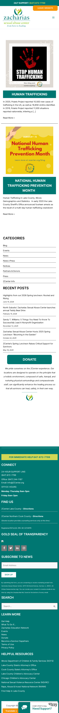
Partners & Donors (11, 271)
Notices (6, 266)
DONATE (29, 359)
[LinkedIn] (17, 548)
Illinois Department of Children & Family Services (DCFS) (27, 661)
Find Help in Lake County (13, 691)
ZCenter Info (9, 281)
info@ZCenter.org (15, 482)
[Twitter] (10, 548)
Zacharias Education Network (15, 628)
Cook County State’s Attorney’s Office (19, 669)
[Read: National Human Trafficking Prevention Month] (29, 150)
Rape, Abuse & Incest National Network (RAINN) (23, 686)
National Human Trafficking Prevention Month (29, 185)
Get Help (5, 621)
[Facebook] (4, 548)
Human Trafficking (29, 94)
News (5, 256)
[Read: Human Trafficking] (29, 63)
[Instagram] (24, 548)
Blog (5, 245)
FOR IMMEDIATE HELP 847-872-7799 (29, 457)
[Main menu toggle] (53, 17)
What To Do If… (8, 624)
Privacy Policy (7, 647)
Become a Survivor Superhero (15, 641)
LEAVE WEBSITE (45, 8)
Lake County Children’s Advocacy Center (20, 674)
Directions (28, 509)
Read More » (9, 117)
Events (6, 250)
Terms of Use (7, 644)
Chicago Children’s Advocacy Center (18, 678)
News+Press (9, 261)
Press (5, 276)
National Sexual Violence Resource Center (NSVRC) (25, 682)
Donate (4, 638)
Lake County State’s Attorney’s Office (18, 665)
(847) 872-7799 (37, 3)
